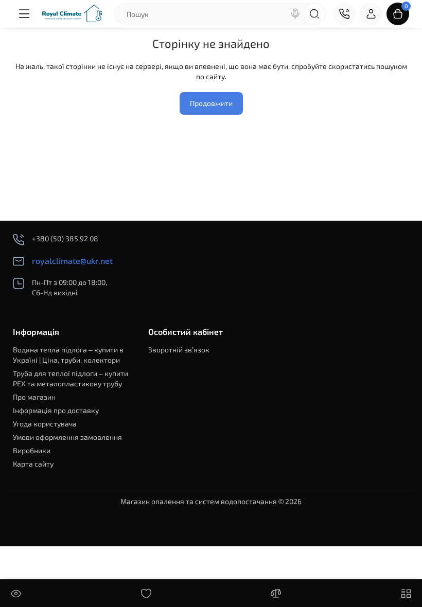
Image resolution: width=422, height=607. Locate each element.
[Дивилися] (16, 593)
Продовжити (211, 103)
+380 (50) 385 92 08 (65, 238)
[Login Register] (371, 14)
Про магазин (34, 396)
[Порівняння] (276, 593)
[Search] (295, 14)
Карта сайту (33, 463)
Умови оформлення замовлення (67, 437)
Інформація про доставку (56, 410)
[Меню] (24, 14)
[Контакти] (344, 14)
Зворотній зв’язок (178, 349)
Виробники (31, 450)
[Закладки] (146, 593)
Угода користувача (45, 423)
